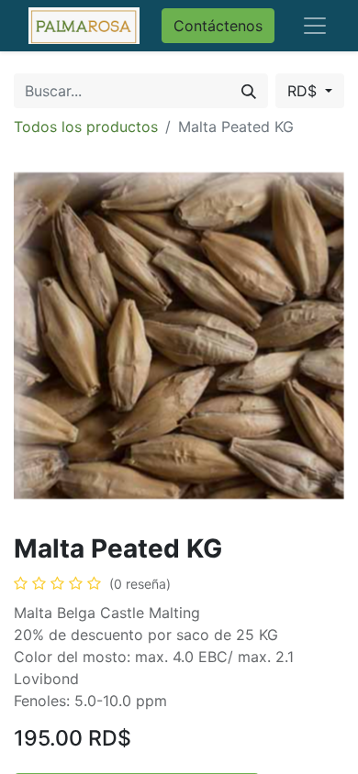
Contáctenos (218, 26)
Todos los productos (86, 126)
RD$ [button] (304, 91)
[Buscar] (248, 90)
